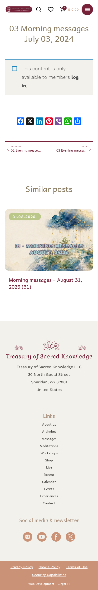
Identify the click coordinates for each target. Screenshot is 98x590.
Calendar (49, 481)
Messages (49, 439)
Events (49, 489)
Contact (49, 503)
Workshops (49, 453)
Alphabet (49, 431)
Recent (49, 474)
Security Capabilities (49, 574)
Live (49, 467)
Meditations (49, 446)
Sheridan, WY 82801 (49, 382)
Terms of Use (77, 567)
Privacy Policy (21, 567)
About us (49, 424)
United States (49, 389)
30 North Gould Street (49, 374)
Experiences (49, 496)
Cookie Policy (49, 567)
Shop (49, 460)
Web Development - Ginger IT (49, 584)
